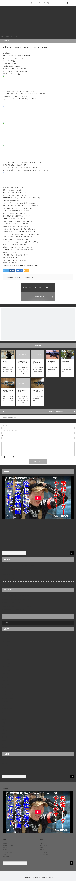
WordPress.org (5, 770)
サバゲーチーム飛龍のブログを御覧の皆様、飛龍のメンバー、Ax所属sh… (8, 370)
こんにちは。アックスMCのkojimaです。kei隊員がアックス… (53, 369)
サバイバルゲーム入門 (7, 694)
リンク (3, 716)
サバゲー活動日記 (6, 701)
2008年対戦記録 (6, 652)
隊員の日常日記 (6, 737)
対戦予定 (4, 719)
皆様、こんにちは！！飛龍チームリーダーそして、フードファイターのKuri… (8, 399)
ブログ (3, 712)
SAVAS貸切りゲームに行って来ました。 (12, 579)
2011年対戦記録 (6, 670)
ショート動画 (5, 705)
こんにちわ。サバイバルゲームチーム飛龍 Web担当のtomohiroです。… (38, 370)
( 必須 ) (4, 425)
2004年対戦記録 (6, 635)
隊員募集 (4, 740)
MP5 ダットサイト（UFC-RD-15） (37, 362)
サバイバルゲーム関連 (7, 698)
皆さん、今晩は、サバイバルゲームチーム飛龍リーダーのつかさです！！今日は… (23, 370)
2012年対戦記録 (6, 673)
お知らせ (4, 687)
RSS (3, 874)
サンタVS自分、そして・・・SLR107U (23, 362)
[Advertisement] (38, 19)
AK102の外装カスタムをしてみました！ (8, 391)
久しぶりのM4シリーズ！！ (23, 391)
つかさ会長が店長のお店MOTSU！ (10, 569)
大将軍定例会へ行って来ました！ (10, 602)
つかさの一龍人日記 (7, 691)
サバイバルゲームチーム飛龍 (38, 3)
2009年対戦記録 (6, 659)
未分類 (3, 726)
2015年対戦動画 (6, 680)
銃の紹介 (21, 277)
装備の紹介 (4, 730)
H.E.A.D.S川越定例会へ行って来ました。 (12, 610)
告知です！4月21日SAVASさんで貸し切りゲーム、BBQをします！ (18, 565)
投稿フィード (5, 763)
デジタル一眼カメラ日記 (8, 709)
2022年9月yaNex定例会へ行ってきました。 (13, 574)
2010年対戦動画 (6, 663)
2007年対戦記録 (6, 645)
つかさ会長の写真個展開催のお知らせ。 (12, 583)
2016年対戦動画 (6, 684)
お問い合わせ (6, 856)
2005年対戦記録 (6, 638)
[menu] (67, 3)
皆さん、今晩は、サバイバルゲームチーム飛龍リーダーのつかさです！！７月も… (23, 399)
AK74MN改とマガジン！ (67, 362)
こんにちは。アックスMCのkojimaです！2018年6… (38, 398)
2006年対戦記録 (6, 642)
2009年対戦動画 (6, 656)
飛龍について (5, 747)
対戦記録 (4, 723)
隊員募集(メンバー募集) (8, 845)
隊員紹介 (4, 744)
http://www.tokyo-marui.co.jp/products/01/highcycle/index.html (21, 265)
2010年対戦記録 (6, 666)
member (12, 277)
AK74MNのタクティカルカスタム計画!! (38, 391)
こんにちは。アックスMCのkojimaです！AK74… (67, 369)
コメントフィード (6, 767)
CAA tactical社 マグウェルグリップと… (53, 362)
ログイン (4, 760)
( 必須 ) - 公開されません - (10, 430)
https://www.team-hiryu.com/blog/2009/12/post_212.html (19, 99)
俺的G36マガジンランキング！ (8, 362)
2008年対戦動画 (6, 649)
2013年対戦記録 (6, 677)
